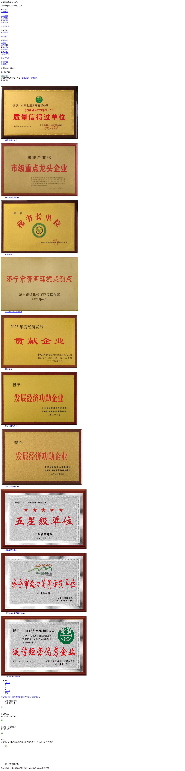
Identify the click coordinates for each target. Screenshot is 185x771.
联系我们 (4, 22)
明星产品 (4, 40)
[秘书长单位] (92, 226)
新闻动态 (4, 62)
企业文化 (4, 18)
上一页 (7, 683)
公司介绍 (4, 16)
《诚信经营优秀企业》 (13, 676)
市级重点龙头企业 (12, 197)
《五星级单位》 (11, 550)
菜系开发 (4, 30)
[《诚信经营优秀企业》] (92, 646)
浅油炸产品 (5, 54)
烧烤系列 (4, 45)
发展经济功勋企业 (12, 426)
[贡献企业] (92, 341)
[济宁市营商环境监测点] (92, 284)
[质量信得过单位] (92, 112)
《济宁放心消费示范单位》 (15, 613)
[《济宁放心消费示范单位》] (92, 582)
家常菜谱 (4, 33)
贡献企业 (8, 369)
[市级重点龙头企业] (92, 169)
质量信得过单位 (11, 140)
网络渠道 (4, 64)
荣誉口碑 (4, 20)
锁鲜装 (3, 43)
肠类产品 (4, 52)
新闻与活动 (5, 58)
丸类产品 (4, 47)
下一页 (7, 691)
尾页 (7, 693)
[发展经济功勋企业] (92, 398)
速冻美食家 (5, 26)
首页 (7, 680)
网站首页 (4, 9)
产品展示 (4, 37)
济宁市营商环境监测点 (13, 312)
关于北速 (4, 12)
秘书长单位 (9, 254)
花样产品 (4, 49)
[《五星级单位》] (92, 519)
